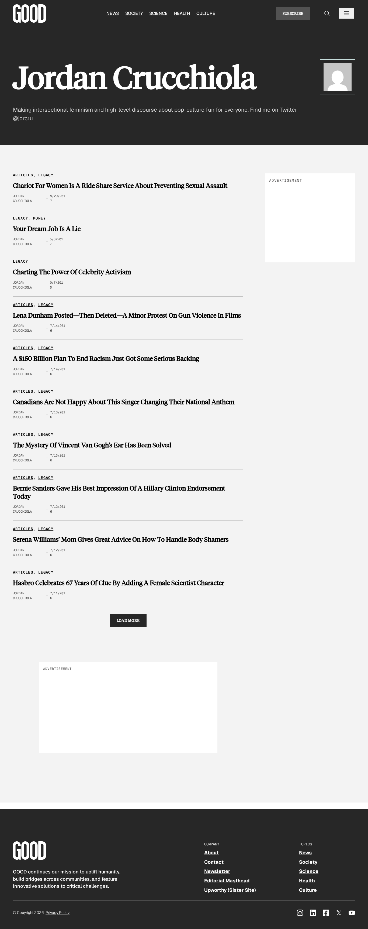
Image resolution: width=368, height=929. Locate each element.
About (211, 852)
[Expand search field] (327, 13)
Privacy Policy (58, 912)
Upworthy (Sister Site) (230, 890)
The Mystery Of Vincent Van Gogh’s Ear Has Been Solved (92, 445)
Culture (205, 13)
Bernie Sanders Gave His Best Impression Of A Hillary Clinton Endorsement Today (119, 492)
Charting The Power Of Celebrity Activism (72, 272)
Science (158, 13)
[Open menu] (346, 13)
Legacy (45, 175)
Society (134, 13)
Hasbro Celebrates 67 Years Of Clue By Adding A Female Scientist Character (118, 583)
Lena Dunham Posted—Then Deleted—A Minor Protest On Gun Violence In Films (127, 315)
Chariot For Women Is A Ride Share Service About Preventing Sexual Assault (120, 185)
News (112, 13)
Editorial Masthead (226, 880)
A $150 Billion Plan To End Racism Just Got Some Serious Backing (106, 358)
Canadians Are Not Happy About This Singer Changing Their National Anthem (123, 402)
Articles (23, 175)
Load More (128, 620)
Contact (214, 862)
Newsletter (217, 871)
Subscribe (293, 13)
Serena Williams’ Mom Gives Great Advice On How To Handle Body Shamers (121, 539)
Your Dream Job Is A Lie (47, 229)
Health (182, 13)
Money (39, 218)
